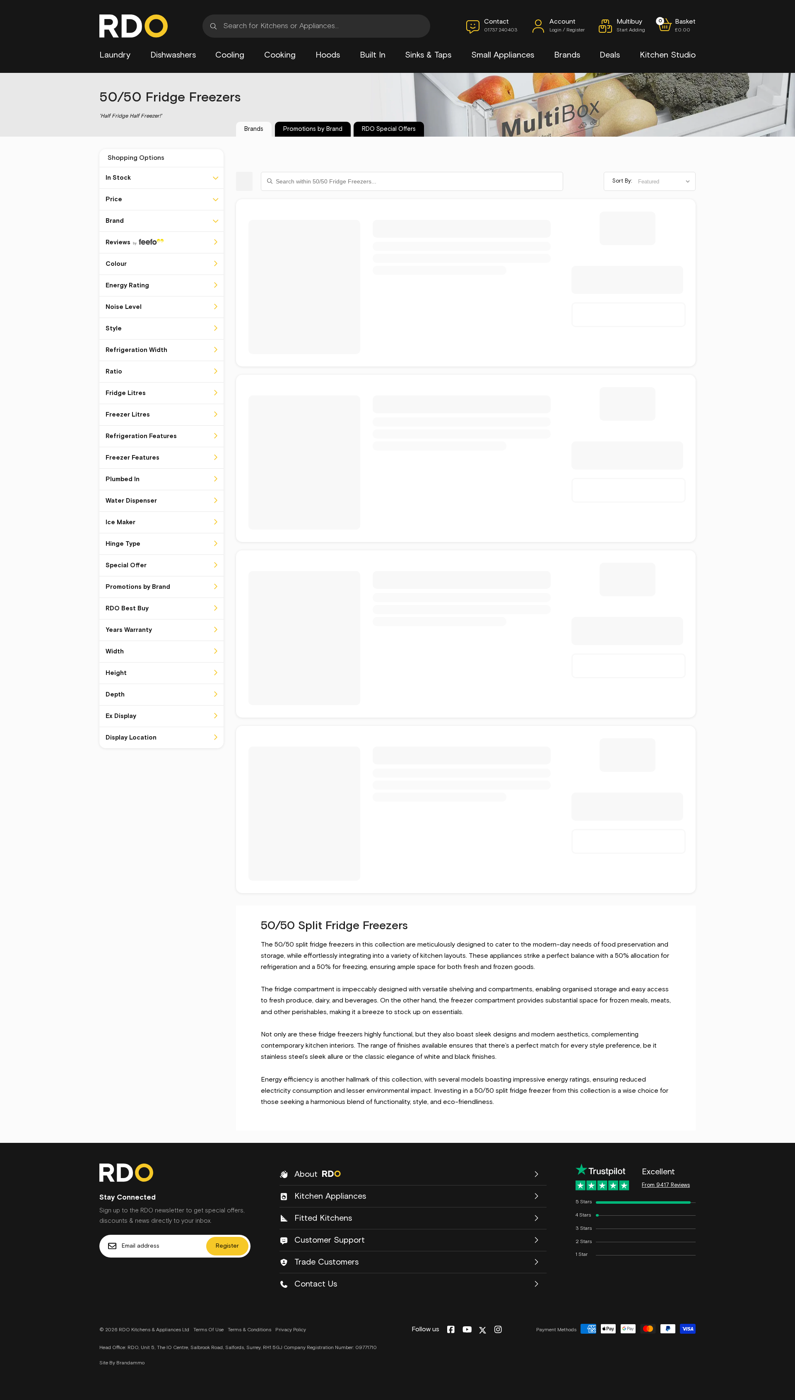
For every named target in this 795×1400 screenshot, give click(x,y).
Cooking (280, 55)
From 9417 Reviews (666, 1185)
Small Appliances (502, 55)
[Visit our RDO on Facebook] (451, 1330)
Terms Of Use (208, 1330)
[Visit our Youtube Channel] (467, 1330)
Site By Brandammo (122, 1363)
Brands (567, 55)
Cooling (229, 55)
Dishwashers (173, 55)
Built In (372, 55)
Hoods (328, 55)
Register (227, 1246)
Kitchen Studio (668, 55)
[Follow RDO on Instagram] (498, 1330)
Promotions (312, 129)
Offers (389, 129)
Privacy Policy (290, 1330)
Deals (610, 55)
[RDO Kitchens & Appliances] (133, 26)
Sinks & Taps (428, 55)
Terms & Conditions (249, 1330)
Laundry (114, 55)
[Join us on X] (483, 1330)
